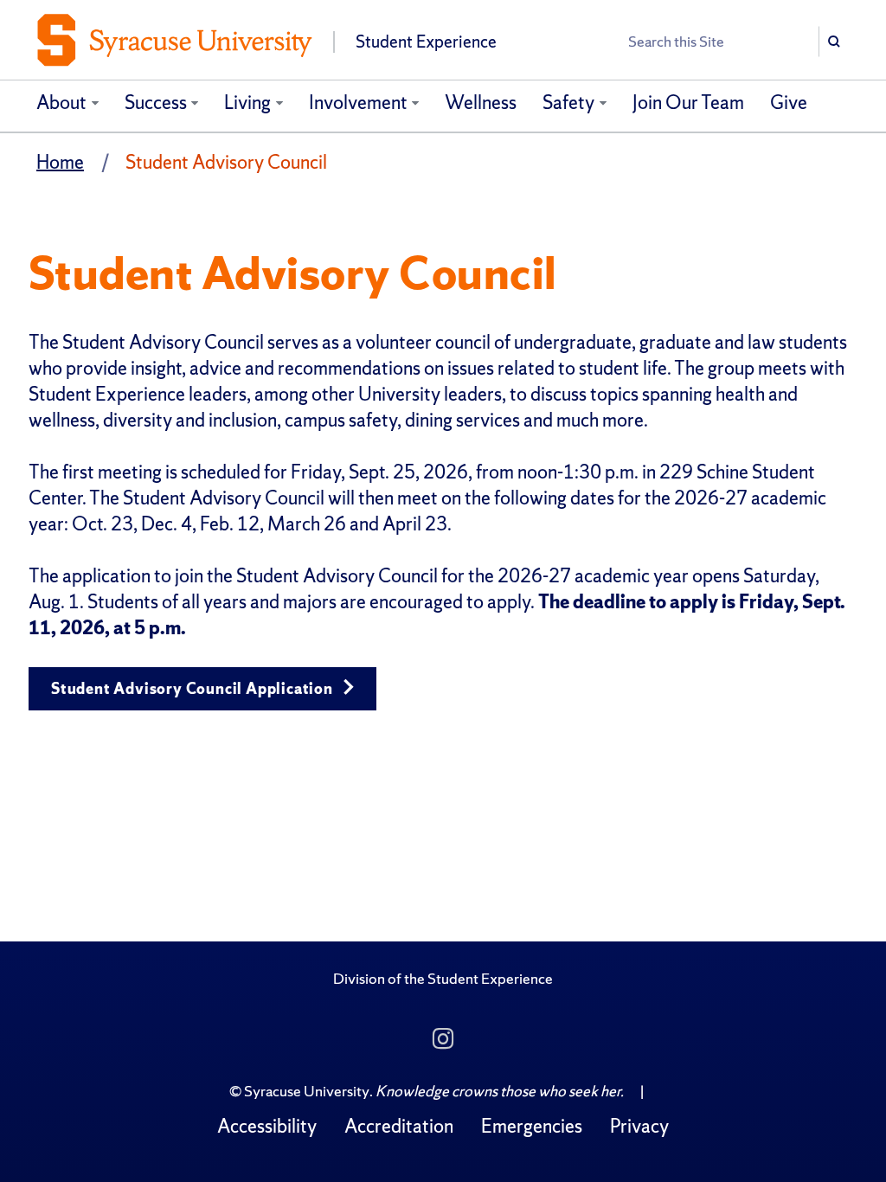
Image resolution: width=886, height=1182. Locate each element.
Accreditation (398, 1126)
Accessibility (267, 1126)
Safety (568, 102)
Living (247, 102)
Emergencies (531, 1126)
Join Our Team (688, 102)
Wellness (481, 102)
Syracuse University (306, 1091)
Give (788, 102)
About (61, 102)
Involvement (358, 102)
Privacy (639, 1126)
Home (60, 162)
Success (156, 102)
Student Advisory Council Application (194, 688)
